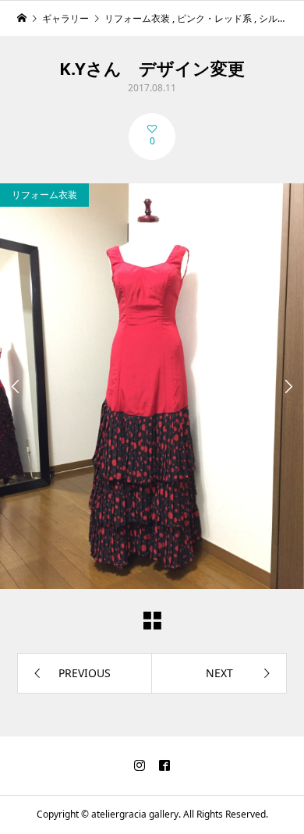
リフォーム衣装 (44, 194)
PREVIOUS (84, 672)
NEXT (219, 672)
